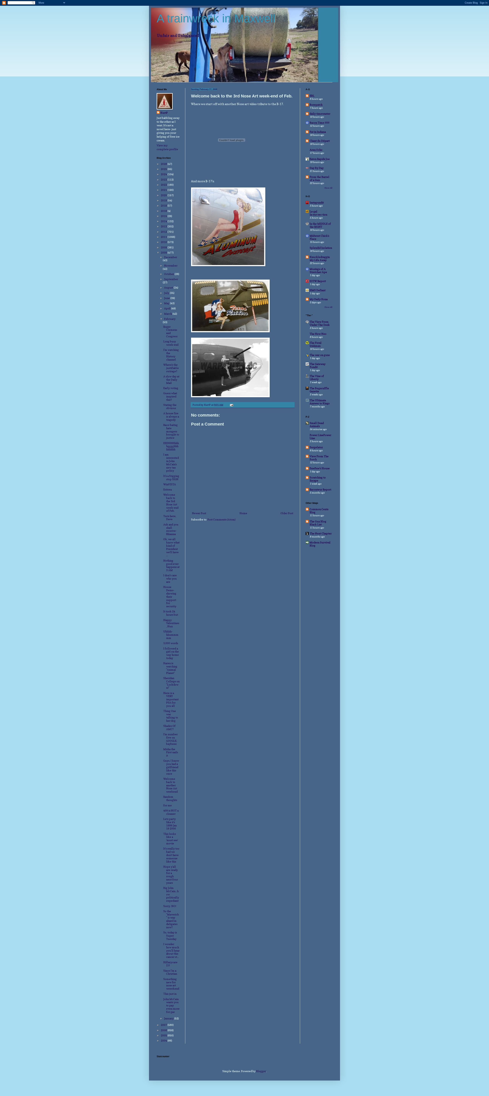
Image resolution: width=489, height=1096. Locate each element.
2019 (164, 200)
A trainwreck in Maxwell (216, 18)
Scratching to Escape (318, 479)
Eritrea (167, 489)
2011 (164, 236)
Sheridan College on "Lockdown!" (171, 682)
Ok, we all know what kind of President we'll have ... (171, 547)
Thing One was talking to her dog (170, 715)
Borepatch (316, 104)
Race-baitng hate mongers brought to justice (171, 431)
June (167, 298)
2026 (164, 163)
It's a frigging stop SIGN (171, 477)
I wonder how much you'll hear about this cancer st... (171, 950)
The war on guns (320, 355)
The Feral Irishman (315, 344)
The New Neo (318, 333)
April (167, 308)
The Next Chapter (321, 533)
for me (167, 805)
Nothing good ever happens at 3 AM (171, 565)
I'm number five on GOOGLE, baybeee (170, 739)
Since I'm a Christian (170, 972)
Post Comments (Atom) (221, 519)
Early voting (170, 388)
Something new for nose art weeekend (171, 983)
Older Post (286, 513)
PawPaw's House (320, 468)
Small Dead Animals (317, 424)
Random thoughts (170, 798)
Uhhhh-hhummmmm (170, 635)
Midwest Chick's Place (319, 237)
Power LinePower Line (320, 436)
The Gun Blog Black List (318, 523)
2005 (164, 1035)
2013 (164, 226)
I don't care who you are (170, 578)
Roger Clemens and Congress (170, 331)
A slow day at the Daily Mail (171, 379)
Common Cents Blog (319, 510)
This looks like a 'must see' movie (170, 838)
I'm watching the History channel (171, 354)
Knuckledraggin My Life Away (320, 258)
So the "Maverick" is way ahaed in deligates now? (171, 919)
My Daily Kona (319, 299)
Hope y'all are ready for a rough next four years (170, 874)
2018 (164, 205)
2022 (164, 184)
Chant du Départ (320, 140)
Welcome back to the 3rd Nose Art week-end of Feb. (170, 502)
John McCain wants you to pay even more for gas (171, 1005)
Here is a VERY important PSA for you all (171, 699)
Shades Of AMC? (169, 727)
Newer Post (199, 513)
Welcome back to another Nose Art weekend (170, 785)
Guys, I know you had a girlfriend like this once (171, 767)
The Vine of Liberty (317, 377)
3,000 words (170, 643)
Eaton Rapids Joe (320, 159)
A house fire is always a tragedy (171, 416)
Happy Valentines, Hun (171, 623)
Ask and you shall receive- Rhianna (170, 529)
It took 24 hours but (170, 613)
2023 (164, 179)
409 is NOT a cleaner (171, 812)
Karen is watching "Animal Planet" (170, 667)
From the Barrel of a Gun (319, 178)
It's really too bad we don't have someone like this (171, 855)
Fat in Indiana (318, 131)
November (170, 265)
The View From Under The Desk (320, 323)
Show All (328, 188)
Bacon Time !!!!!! (319, 122)
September (171, 279)
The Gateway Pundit (317, 365)
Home (243, 513)
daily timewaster (320, 113)
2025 (164, 169)
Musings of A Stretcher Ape (318, 270)
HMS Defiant (317, 290)
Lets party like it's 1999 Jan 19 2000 (170, 823)
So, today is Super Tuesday (170, 935)
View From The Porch (319, 458)
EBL (312, 95)
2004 (164, 1040)
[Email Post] (231, 404)
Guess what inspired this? (170, 396)
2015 (164, 216)
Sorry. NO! (169, 906)
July (167, 292)
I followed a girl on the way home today (171, 653)
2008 (164, 252)
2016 (164, 210)
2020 (164, 195)
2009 (164, 247)
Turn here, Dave (169, 517)
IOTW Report (318, 281)
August (169, 287)
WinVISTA (169, 484)
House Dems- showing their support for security (169, 596)
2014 (164, 221)
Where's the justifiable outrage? (171, 368)
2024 (164, 174)
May (167, 303)
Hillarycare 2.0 (170, 964)
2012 (164, 231)
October (169, 274)
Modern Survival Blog (320, 544)
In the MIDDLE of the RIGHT (320, 225)
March (168, 313)
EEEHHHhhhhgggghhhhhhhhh (171, 446)
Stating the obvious (169, 406)
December (170, 257)
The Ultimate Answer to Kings (320, 402)
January (169, 1018)
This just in (169, 993)
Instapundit (317, 202)
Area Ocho (316, 149)
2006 (164, 1030)
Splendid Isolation (321, 247)
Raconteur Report (320, 489)
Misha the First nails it (170, 752)
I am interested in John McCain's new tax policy (171, 462)
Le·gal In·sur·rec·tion (318, 213)
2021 (164, 189)
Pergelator (316, 447)
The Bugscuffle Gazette (319, 390)
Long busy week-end (170, 343)
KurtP (164, 112)
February (170, 318)
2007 (164, 1024)
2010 (164, 242)
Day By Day (317, 167)
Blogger (261, 1071)
